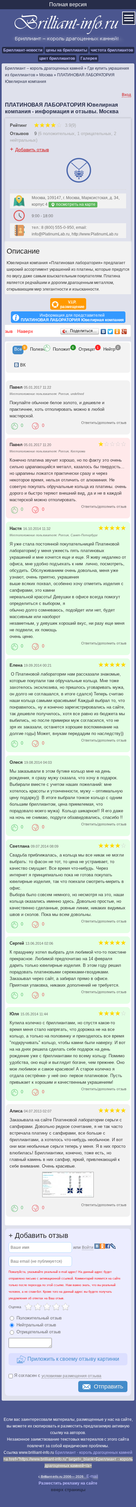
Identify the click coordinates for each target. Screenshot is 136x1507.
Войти (87, 1247)
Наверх (25, 331)
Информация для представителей (72, 317)
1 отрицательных (94, 133)
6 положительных (57, 133)
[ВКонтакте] (103, 331)
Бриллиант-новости (22, 50)
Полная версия (68, 4)
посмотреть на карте (75, 204)
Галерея (89, 58)
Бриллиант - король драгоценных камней (93, 1452)
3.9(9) (70, 125)
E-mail (92, 1476)
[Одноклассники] (117, 331)
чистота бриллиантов (112, 50)
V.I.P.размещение (72, 304)
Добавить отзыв (32, 149)
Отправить (108, 1386)
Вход (126, 94)
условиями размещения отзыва (71, 1376)
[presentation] (18, 350)
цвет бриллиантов (57, 58)
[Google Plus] (124, 331)
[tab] (18, 350)
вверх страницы (68, 1489)
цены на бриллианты (66, 50)
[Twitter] (110, 331)
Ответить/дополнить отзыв (103, 423)
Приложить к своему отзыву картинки (72, 1359)
